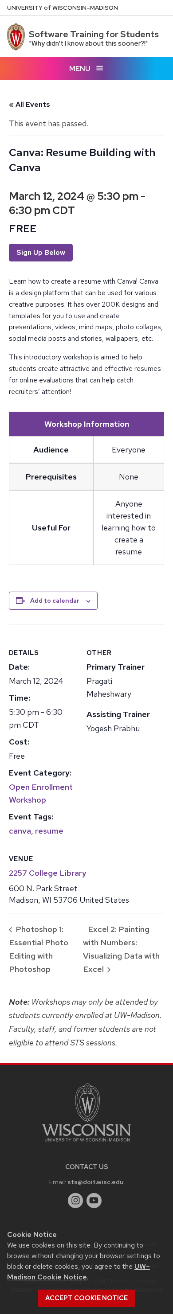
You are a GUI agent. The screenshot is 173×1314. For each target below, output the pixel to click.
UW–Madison (62, 8)
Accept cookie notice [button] (86, 1298)
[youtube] (94, 1200)
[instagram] (75, 1200)
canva (20, 831)
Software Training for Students (94, 34)
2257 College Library (47, 873)
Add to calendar (54, 600)
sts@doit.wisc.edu (95, 1182)
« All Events (29, 104)
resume (49, 831)
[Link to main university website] (86, 1143)
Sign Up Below (40, 252)
